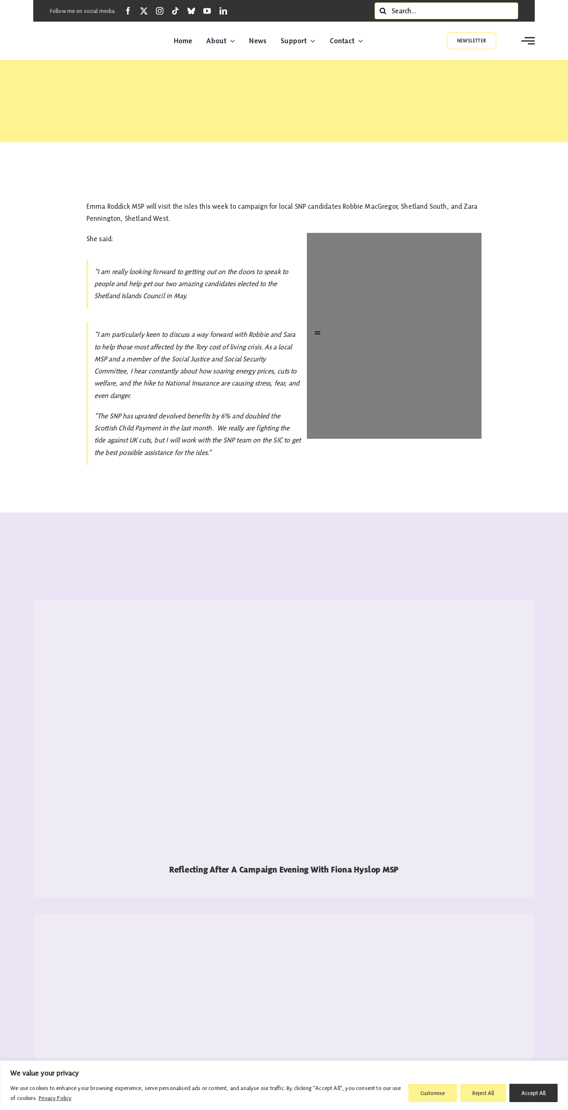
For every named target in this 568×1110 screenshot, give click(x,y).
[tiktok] (175, 11)
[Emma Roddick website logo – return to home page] (80, 41)
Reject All (483, 1093)
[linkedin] (223, 11)
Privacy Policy (55, 1098)
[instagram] (159, 11)
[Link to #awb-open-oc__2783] (528, 40)
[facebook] (128, 11)
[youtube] (207, 11)
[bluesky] (191, 11)
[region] (284, 1085)
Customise (432, 1093)
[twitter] (144, 11)
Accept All (533, 1093)
